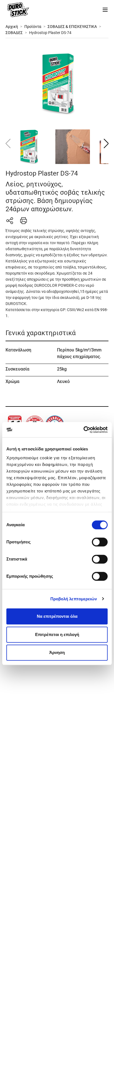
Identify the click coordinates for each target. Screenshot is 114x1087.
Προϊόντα (32, 26)
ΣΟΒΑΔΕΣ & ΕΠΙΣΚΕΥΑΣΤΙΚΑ (72, 26)
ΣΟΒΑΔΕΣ (14, 32)
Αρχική (12, 26)
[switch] (100, 542)
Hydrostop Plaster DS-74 (50, 32)
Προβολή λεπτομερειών (73, 598)
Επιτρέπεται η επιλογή (57, 634)
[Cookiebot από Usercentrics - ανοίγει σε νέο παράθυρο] (83, 429)
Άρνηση (57, 652)
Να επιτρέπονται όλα (57, 616)
